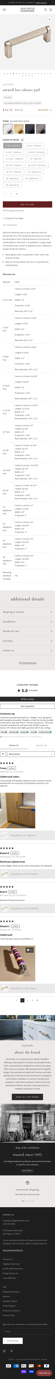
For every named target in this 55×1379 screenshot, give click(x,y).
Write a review (27, 699)
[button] (17, 810)
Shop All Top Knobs (27, 1097)
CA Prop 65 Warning (27, 663)
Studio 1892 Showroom (13, 1268)
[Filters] (3, 754)
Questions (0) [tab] (41, 745)
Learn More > (27, 1170)
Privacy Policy (9, 1315)
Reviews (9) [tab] (13, 745)
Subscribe (13, 1341)
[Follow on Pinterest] (11, 1351)
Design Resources (10, 1273)
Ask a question (27, 706)
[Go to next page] (38, 1000)
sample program (41, 3)
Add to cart (28, 204)
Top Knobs (8, 84)
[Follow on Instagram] (4, 1351)
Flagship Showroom (11, 1264)
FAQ (4, 1287)
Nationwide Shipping (27, 1189)
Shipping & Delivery (11, 1291)
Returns (6, 1296)
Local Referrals (9, 1278)
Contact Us (7, 1259)
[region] (27, 1188)
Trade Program (9, 1305)
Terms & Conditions (11, 1310)
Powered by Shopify (39, 1359)
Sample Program (10, 1301)
